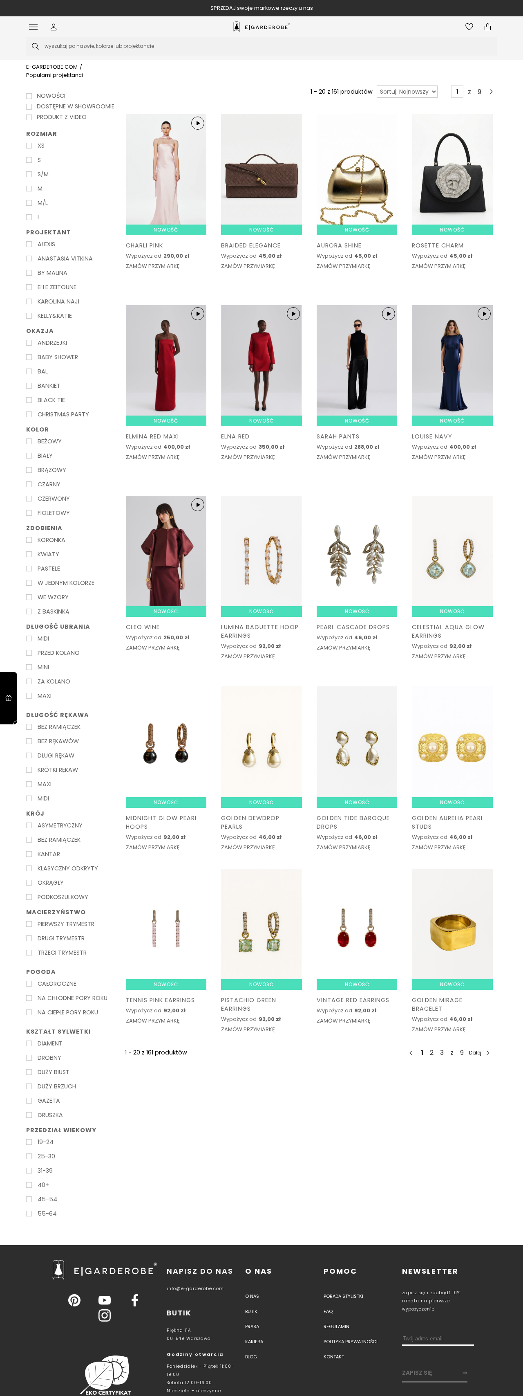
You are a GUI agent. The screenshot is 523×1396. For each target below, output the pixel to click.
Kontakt (334, 1356)
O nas (258, 1271)
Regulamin (336, 1326)
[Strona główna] (261, 26)
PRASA (252, 1326)
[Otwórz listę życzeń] (469, 26)
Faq (328, 1311)
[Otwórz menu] (35, 27)
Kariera (254, 1341)
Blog (251, 1356)
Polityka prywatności (351, 1341)
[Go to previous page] (444, 91)
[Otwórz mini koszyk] (487, 26)
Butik (251, 1311)
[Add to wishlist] (198, 247)
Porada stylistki (343, 1296)
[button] (54, 27)
